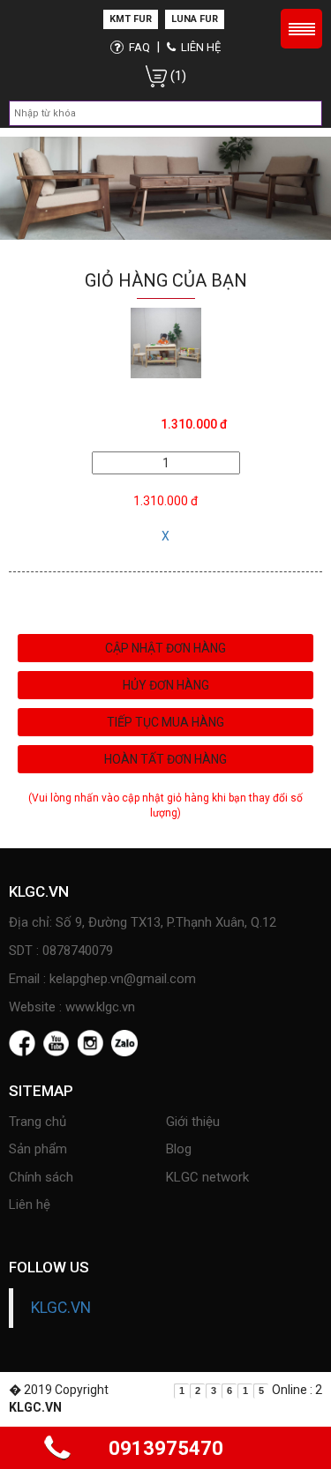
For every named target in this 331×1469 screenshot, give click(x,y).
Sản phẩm (38, 1149)
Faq (138, 47)
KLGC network (207, 1177)
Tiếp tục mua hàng (165, 722)
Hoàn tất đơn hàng (165, 759)
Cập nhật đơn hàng (165, 648)
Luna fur (194, 19)
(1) (176, 76)
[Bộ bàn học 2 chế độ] (166, 342)
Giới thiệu (193, 1122)
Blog (179, 1149)
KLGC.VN (61, 1307)
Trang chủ (37, 1122)
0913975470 (166, 1448)
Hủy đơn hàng (166, 685)
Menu (301, 28)
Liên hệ (199, 47)
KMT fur (130, 19)
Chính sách (41, 1177)
